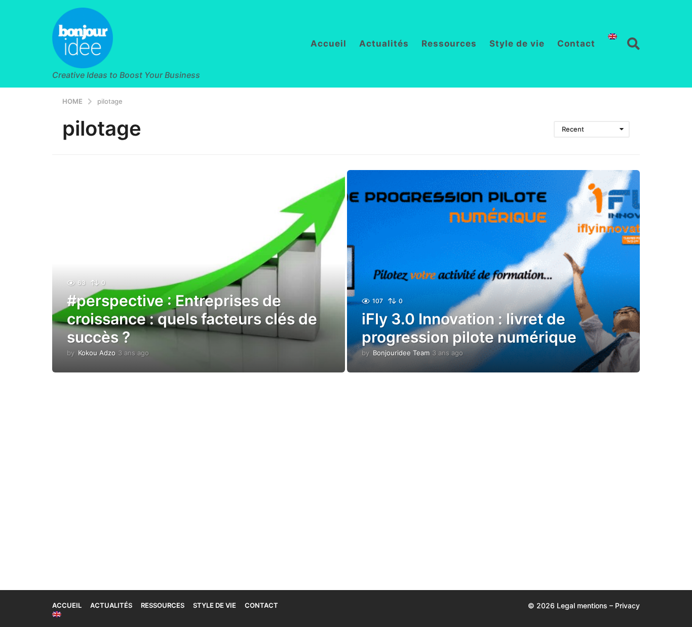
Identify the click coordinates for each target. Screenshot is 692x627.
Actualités (384, 43)
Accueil (329, 43)
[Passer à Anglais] (612, 36)
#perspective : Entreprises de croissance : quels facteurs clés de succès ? (192, 318)
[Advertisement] (346, 468)
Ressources (449, 43)
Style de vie (517, 43)
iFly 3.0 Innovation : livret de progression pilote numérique (469, 328)
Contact (576, 43)
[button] (633, 43)
